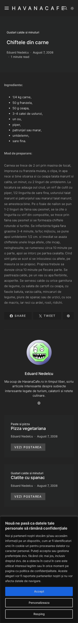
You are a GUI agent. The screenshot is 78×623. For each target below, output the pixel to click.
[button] (72, 8)
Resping (39, 614)
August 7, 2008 (43, 52)
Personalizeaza (39, 602)
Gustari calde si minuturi (23, 32)
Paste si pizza (20, 424)
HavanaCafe (39, 8)
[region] (39, 569)
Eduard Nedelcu (18, 52)
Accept (39, 591)
